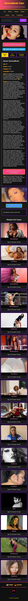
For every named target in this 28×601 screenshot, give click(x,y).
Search (23, 20)
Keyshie (14, 531)
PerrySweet (14, 373)
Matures (10, 11)
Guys (13, 15)
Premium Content (21, 55)
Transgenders (20, 15)
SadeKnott (14, 576)
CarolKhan (14, 261)
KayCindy (14, 396)
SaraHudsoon (14, 418)
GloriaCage (14, 329)
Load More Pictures (14, 205)
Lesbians (7, 15)
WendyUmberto (14, 351)
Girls (5, 11)
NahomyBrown (14, 284)
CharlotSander (14, 239)
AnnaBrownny (14, 553)
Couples (22, 11)
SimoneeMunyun (14, 306)
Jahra (14, 508)
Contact (14, 595)
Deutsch (19, 584)
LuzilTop (14, 441)
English (11, 584)
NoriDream (14, 463)
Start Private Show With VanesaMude (14, 171)
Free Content (12, 55)
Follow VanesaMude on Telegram (15, 49)
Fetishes (16, 11)
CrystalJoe (14, 486)
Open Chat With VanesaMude (14, 44)
